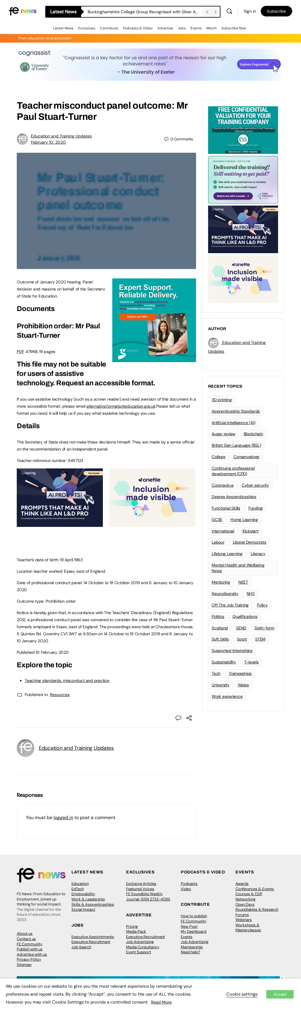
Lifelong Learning (227, 553)
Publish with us (30, 949)
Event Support (138, 951)
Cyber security (255, 485)
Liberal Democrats (249, 542)
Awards (242, 883)
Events (196, 28)
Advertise (165, 28)
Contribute (109, 28)
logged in (63, 817)
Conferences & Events (254, 888)
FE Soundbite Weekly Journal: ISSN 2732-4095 (148, 896)
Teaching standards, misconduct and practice (67, 680)
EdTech (77, 888)
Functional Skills (226, 508)
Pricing (132, 926)
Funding (255, 508)
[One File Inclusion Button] (152, 523)
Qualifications (245, 616)
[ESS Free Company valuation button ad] (243, 129)
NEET (243, 582)
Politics (218, 616)
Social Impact (83, 909)
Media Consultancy (142, 947)
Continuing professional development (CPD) (233, 470)
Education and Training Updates (61, 136)
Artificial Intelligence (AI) (233, 422)
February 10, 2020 (48, 142)
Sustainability (224, 662)
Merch (211, 28)
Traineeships (240, 673)
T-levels (251, 662)
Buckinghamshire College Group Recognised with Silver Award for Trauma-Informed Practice (145, 11)
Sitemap (24, 964)
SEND (241, 628)
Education (80, 883)
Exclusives (86, 28)
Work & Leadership (88, 899)
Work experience (227, 696)
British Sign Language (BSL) (236, 445)
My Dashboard (193, 931)
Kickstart (250, 531)
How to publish (194, 915)
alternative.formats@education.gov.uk (120, 406)
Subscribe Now (233, 28)
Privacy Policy (29, 959)
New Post (189, 926)
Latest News (63, 28)
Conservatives (246, 456)
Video (186, 888)
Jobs (182, 28)
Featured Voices (140, 888)
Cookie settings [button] (241, 994)
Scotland (220, 628)
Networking (245, 899)
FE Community (29, 944)
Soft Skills (220, 639)
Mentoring (221, 582)
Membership (192, 947)
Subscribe (276, 11)
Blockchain (253, 433)
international (223, 531)
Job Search (81, 947)
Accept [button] (280, 994)
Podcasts (189, 883)
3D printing (222, 399)
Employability (83, 893)
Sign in (250, 11)
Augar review (223, 433)
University (221, 685)
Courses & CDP (248, 893)
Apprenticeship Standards (236, 411)
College (218, 456)
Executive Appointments (92, 936)
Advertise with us (32, 954)
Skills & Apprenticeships (92, 904)
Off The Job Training (230, 605)
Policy (262, 605)
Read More (161, 1002)
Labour (218, 542)
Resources (60, 694)
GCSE (217, 519)
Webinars (243, 919)
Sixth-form (264, 628)
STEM (260, 639)
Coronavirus (222, 485)
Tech (216, 673)
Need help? (190, 951)
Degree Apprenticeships (234, 496)
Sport (242, 639)
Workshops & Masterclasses (248, 927)
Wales (243, 685)
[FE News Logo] (22, 11)
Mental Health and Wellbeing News (238, 567)
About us (25, 933)
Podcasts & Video (138, 28)
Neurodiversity (225, 593)
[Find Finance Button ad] (243, 179)
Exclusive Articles (141, 883)
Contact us (26, 938)
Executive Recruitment (90, 941)
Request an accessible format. (105, 383)
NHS (251, 593)
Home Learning (244, 519)
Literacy (258, 553)
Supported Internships (232, 650)
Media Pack (136, 931)
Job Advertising (140, 941)
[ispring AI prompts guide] (60, 523)
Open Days (245, 904)
